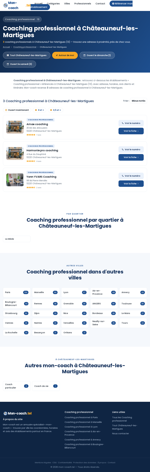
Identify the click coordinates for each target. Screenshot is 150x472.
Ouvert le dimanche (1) (99, 55)
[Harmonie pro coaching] (15, 153)
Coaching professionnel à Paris (81, 417)
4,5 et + (57, 110)
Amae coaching (37, 124)
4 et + (41, 110)
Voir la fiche (130, 130)
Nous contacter (120, 433)
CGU (54, 462)
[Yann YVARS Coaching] (15, 179)
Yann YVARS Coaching (41, 176)
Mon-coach (19, 5)
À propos (102, 462)
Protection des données (84, 462)
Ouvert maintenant (18, 110)
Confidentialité (65, 462)
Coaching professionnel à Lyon (81, 426)
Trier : (126, 100)
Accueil (38, 3)
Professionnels (82, 3)
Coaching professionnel (24, 47)
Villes (67, 3)
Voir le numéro (132, 123)
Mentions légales (43, 462)
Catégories (53, 3)
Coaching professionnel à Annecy (83, 439)
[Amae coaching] (15, 127)
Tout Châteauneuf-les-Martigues (28, 55)
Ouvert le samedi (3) (21, 64)
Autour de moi (66, 55)
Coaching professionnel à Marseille (83, 422)
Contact (100, 3)
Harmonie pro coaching (42, 150)
